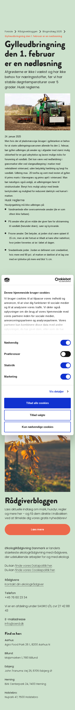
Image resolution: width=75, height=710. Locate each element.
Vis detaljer (56, 391)
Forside (9, 31)
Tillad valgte (37, 415)
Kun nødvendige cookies (37, 426)
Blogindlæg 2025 (52, 31)
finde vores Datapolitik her (33, 565)
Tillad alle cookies (37, 403)
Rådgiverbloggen (28, 31)
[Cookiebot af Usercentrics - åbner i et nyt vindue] (55, 280)
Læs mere (37, 529)
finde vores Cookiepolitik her (35, 570)
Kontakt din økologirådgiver (24, 584)
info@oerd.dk (14, 623)
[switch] (65, 354)
